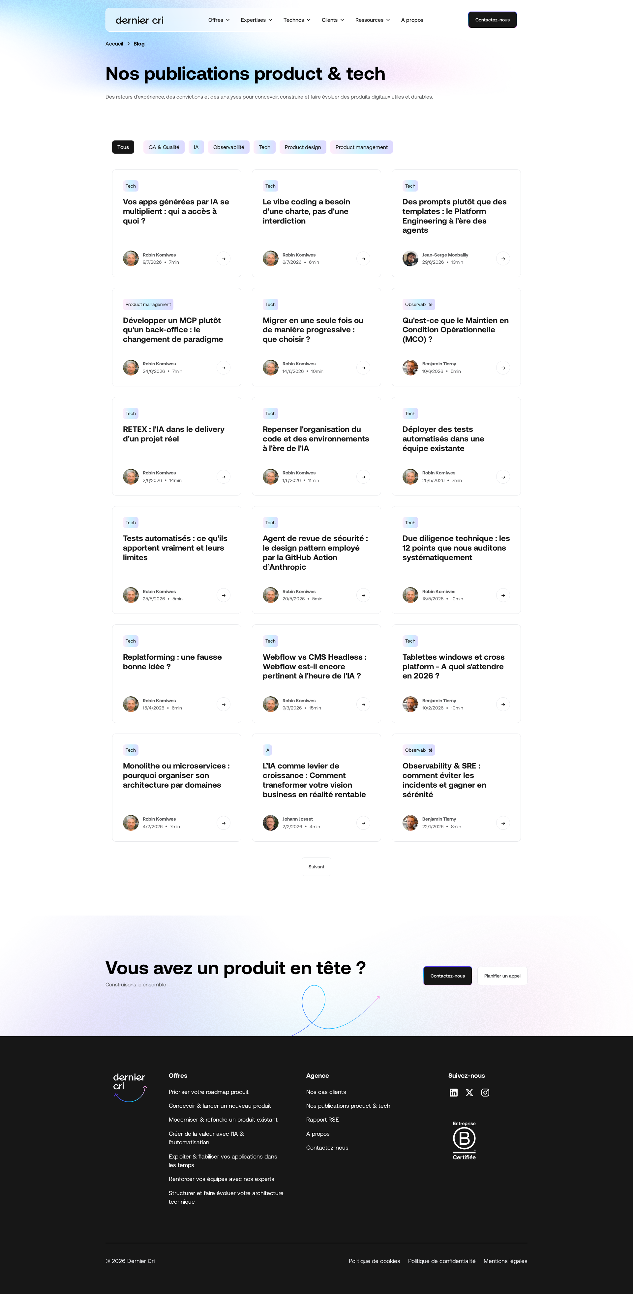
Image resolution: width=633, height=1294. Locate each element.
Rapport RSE (322, 1119)
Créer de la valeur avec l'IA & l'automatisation (206, 1138)
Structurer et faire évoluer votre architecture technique (226, 1197)
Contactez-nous (492, 19)
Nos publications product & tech (348, 1105)
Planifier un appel (502, 975)
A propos (412, 19)
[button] (219, 20)
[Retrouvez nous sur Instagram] (485, 1092)
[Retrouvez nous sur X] (469, 1092)
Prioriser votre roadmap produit (209, 1091)
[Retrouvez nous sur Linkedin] (453, 1092)
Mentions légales (506, 1260)
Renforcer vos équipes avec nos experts (221, 1178)
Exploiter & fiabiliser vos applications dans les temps (223, 1160)
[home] (139, 20)
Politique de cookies (374, 1260)
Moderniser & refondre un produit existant (223, 1119)
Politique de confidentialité (442, 1260)
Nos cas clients (326, 1091)
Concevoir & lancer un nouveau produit (220, 1105)
